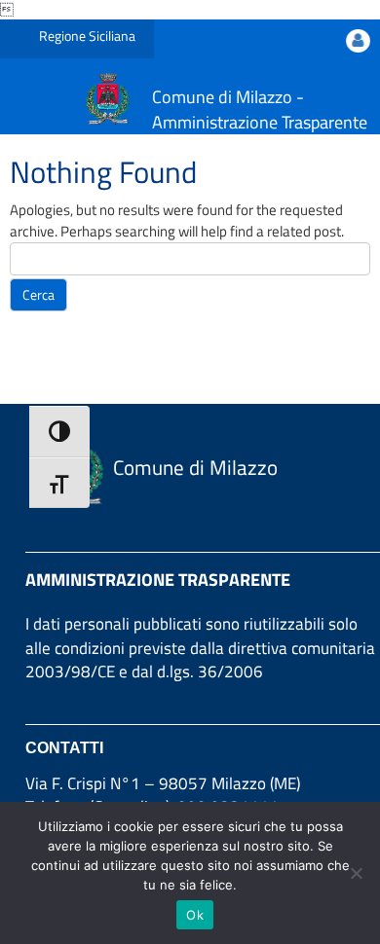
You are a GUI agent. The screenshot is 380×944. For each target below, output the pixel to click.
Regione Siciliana (87, 35)
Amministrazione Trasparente (157, 579)
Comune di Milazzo (195, 467)
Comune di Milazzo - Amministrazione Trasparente (259, 109)
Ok (195, 915)
